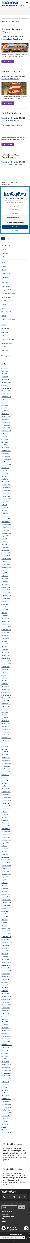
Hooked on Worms (12, 71)
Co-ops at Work (7, 164)
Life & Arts (5, 78)
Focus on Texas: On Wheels (12, 30)
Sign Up (15, 227)
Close (26, 190)
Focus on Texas (7, 39)
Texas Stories (17, 39)
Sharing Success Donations (10, 156)
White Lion (5, 36)
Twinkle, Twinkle (11, 113)
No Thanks (15, 230)
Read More (8, 61)
